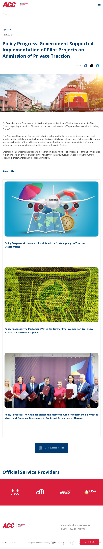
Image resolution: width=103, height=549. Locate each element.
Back (7, 14)
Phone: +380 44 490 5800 (73, 528)
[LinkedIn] (97, 65)
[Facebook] (85, 65)
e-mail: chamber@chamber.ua (75, 525)
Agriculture (7, 29)
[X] (91, 65)
